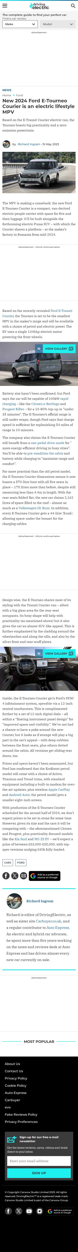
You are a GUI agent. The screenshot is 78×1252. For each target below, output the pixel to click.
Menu (4, 5)
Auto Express (58, 927)
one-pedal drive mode (47, 443)
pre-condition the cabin (45, 453)
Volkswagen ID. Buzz (34, 508)
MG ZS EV (41, 839)
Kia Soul (21, 839)
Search (73, 5)
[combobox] (4, 24)
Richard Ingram (29, 144)
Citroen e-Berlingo (45, 404)
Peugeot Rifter (13, 409)
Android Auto (19, 795)
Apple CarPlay (59, 789)
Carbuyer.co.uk (48, 921)
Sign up (39, 1173)
